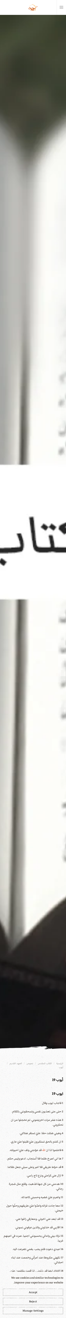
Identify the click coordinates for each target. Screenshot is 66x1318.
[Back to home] (33, 7)
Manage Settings (33, 1310)
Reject (33, 1301)
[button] (61, 7)
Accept (33, 1292)
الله (43, 1150)
